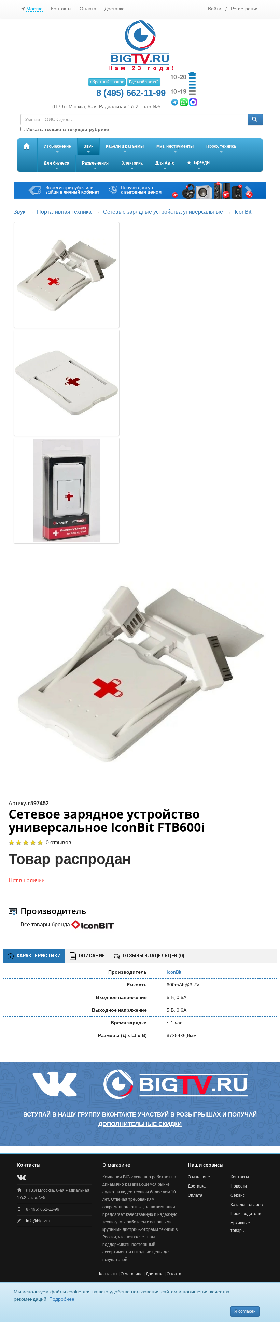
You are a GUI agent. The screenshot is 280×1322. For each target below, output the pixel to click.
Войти (214, 8)
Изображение (57, 149)
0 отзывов (58, 842)
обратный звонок (107, 82)
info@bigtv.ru (38, 1221)
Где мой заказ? (143, 82)
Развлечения (95, 166)
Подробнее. (62, 1299)
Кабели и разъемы (125, 149)
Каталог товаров (246, 1204)
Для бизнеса (56, 166)
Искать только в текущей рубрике (67, 129)
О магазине (199, 1177)
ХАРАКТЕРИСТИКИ (38, 955)
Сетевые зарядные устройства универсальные (163, 212)
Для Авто (164, 166)
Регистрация (245, 8)
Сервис (237, 1195)
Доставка (114, 8)
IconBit (243, 212)
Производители (245, 1213)
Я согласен (245, 1311)
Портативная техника (64, 212)
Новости (238, 1186)
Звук (88, 149)
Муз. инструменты (175, 149)
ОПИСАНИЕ (91, 955)
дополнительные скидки (140, 1124)
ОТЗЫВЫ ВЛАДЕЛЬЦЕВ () (153, 955)
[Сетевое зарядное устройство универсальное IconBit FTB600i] (140, 671)
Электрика (132, 166)
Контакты (61, 8)
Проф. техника (221, 149)
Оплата (88, 8)
